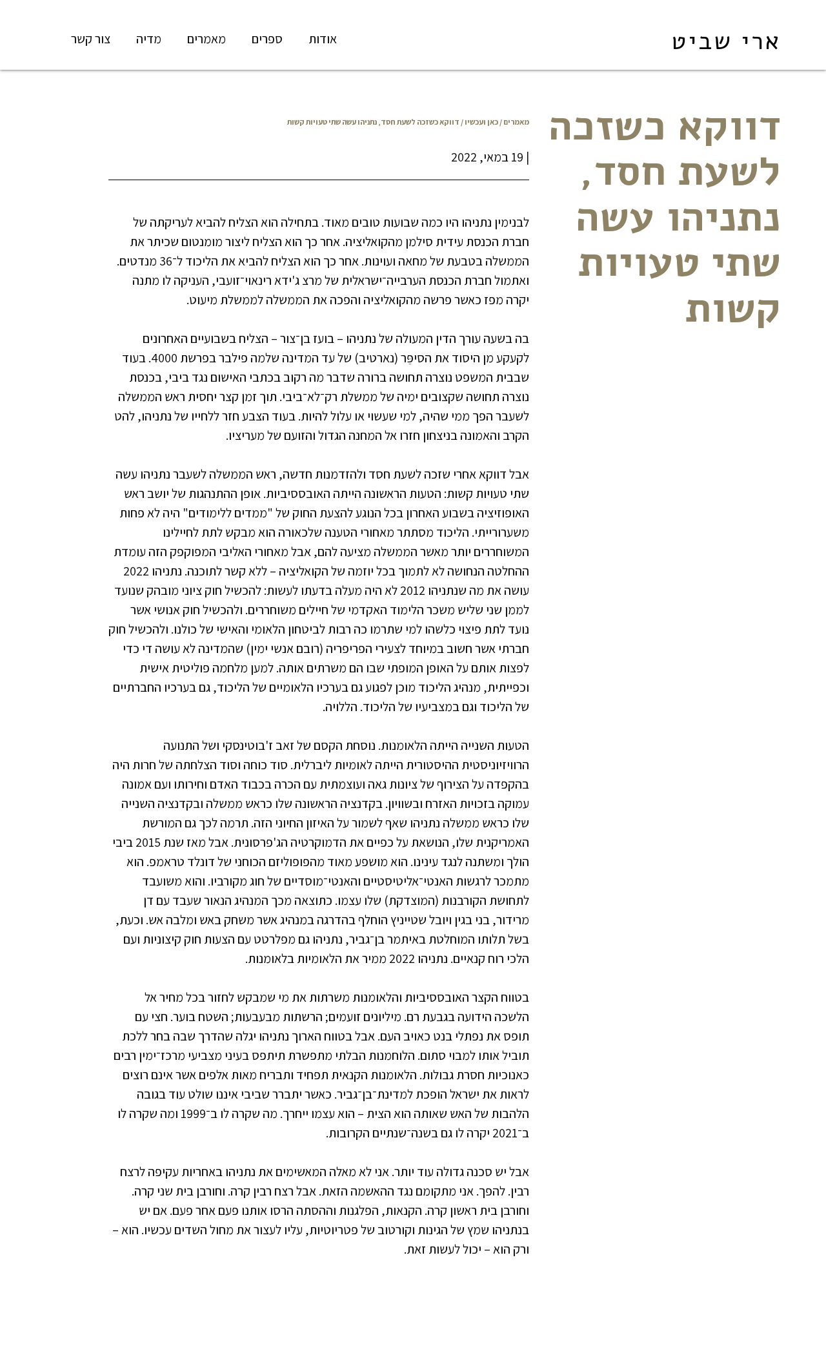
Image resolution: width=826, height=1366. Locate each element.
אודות (322, 38)
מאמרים (206, 38)
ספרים (267, 38)
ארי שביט (726, 41)
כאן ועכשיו (481, 122)
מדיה (148, 38)
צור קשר (90, 38)
